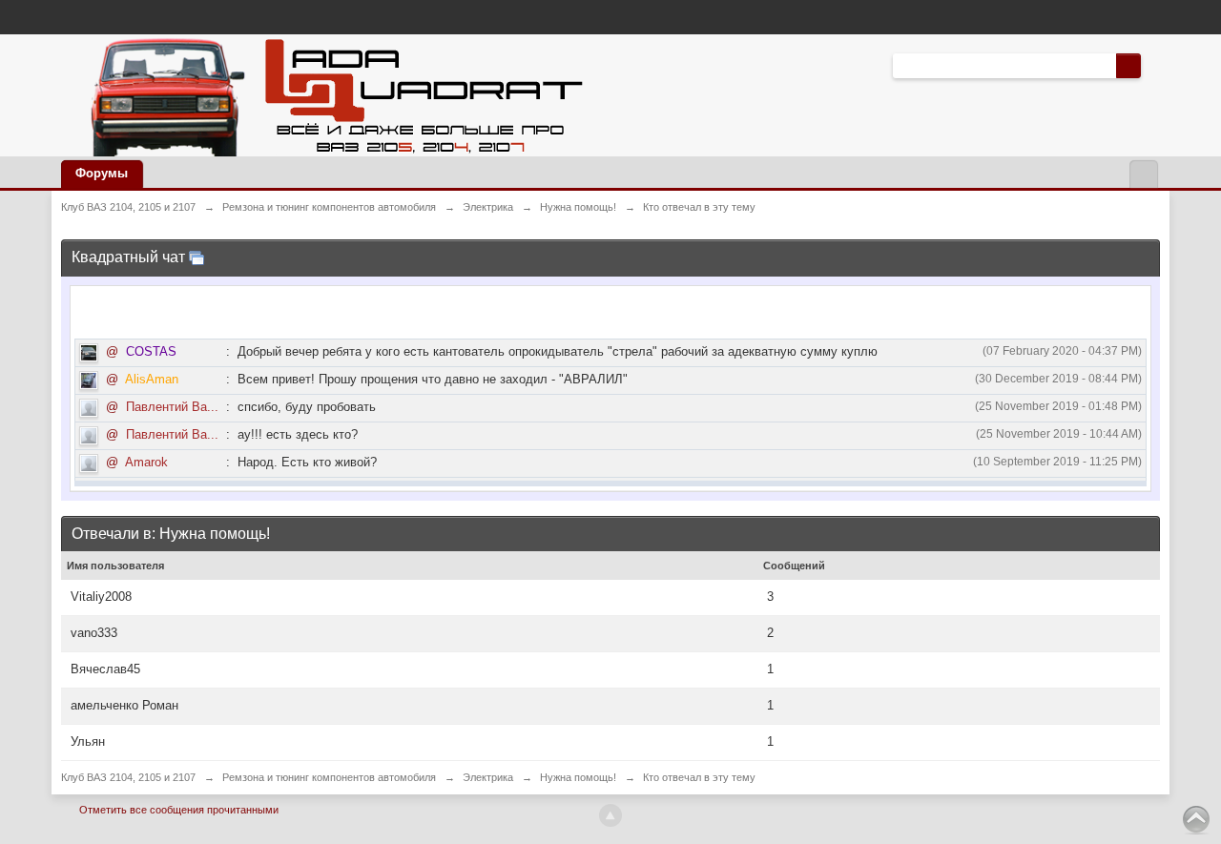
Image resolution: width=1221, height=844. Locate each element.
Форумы (101, 173)
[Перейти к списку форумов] (331, 94)
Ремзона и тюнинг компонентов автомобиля (329, 777)
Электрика (488, 777)
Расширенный (1152, 64)
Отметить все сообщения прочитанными (179, 809)
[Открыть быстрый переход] (1143, 174)
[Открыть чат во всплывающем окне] (196, 257)
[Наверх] (610, 815)
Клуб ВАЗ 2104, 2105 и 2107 (128, 777)
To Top (1196, 819)
